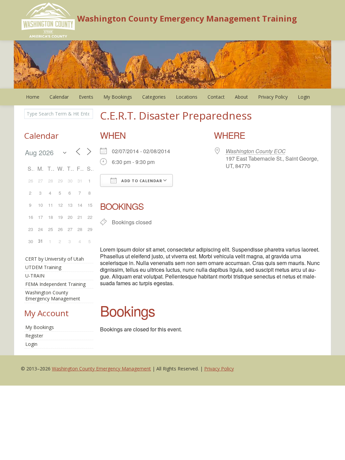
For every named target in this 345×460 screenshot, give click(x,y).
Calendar (59, 97)
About (241, 97)
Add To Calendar (141, 180)
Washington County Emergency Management (101, 368)
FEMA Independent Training (55, 284)
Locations (186, 97)
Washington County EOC (256, 151)
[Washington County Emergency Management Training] (48, 20)
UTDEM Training (43, 267)
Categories (154, 97)
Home (32, 97)
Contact (216, 97)
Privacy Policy (273, 97)
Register (34, 335)
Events (86, 97)
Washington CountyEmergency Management (52, 295)
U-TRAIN (34, 275)
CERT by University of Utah (54, 259)
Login (304, 97)
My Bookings (117, 97)
